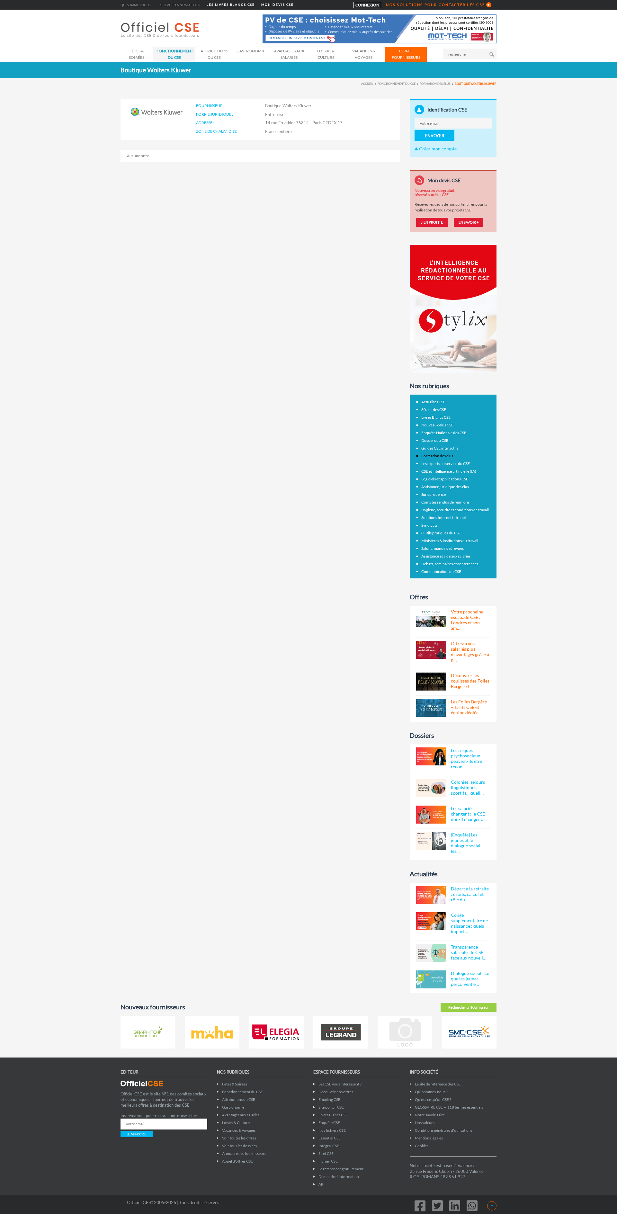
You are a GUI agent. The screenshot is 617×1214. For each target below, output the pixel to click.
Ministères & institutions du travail (449, 540)
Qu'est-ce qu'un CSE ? (433, 1099)
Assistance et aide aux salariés (445, 556)
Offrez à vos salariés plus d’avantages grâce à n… (470, 652)
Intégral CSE (328, 1145)
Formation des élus (435, 83)
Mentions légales (429, 1138)
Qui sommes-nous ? (136, 5)
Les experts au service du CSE (445, 463)
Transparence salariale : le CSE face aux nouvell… (468, 952)
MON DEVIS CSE (277, 4)
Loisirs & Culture (326, 54)
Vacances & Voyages (363, 54)
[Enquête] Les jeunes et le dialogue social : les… (467, 843)
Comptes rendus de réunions (445, 502)
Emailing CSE (329, 1099)
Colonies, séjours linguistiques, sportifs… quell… (468, 787)
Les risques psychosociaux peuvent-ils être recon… (466, 758)
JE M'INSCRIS (136, 1134)
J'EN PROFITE (432, 222)
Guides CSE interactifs (439, 448)
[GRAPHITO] (148, 1032)
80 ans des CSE (433, 409)
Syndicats (429, 525)
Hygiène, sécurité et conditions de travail (455, 509)
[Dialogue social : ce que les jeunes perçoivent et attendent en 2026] (431, 979)
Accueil (367, 83)
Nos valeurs (424, 1122)
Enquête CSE (329, 1122)
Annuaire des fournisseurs (244, 1153)
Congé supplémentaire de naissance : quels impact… (469, 923)
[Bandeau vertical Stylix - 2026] (453, 308)
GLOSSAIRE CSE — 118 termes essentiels (449, 1107)
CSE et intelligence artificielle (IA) (448, 471)
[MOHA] (212, 1032)
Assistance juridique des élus (445, 486)
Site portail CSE (331, 1107)
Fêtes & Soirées (136, 54)
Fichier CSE (328, 1161)
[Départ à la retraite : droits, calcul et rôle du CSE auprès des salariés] (431, 895)
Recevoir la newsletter (179, 5)
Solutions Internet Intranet (443, 517)
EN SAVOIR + (468, 222)
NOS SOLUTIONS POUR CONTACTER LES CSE (435, 5)
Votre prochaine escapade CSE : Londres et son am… (467, 620)
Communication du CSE (441, 571)
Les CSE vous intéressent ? (340, 1084)
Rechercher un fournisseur (468, 1007)
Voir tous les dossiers (239, 1145)
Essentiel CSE (329, 1138)
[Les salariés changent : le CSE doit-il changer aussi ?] (431, 815)
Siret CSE (326, 1153)
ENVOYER (434, 135)
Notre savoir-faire (430, 1114)
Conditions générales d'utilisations (443, 1130)
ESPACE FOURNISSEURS (406, 54)
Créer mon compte (437, 148)
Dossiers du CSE (434, 440)
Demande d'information (338, 1176)
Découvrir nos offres (335, 1091)
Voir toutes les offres (239, 1138)
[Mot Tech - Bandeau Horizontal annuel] (379, 28)
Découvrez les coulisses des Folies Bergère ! (470, 681)
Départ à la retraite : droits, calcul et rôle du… (470, 894)
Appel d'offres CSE (237, 1161)
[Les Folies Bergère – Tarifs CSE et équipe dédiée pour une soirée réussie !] (431, 708)
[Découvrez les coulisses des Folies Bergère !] (431, 682)
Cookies (421, 1145)
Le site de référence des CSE (438, 1084)
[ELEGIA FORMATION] (276, 1032)
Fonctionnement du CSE (174, 54)
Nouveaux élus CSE (437, 425)
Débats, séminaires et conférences (449, 563)
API (321, 1184)
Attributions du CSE (214, 54)
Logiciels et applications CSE (444, 479)
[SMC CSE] (469, 1032)
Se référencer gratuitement (340, 1168)
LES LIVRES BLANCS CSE (231, 4)
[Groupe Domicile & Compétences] (405, 1032)
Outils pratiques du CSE (441, 533)
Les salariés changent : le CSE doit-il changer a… (469, 814)
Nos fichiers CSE (332, 1130)
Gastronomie (251, 51)
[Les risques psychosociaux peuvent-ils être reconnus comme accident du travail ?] (431, 756)
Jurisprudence (433, 494)
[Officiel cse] (161, 29)
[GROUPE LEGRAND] (340, 1032)
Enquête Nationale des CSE (443, 432)
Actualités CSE (433, 401)
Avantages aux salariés (289, 54)
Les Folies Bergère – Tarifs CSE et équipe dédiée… (469, 707)
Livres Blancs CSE (436, 417)
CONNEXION (367, 5)
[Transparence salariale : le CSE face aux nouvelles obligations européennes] (431, 953)
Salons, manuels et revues (442, 548)
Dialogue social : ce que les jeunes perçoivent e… (470, 978)
